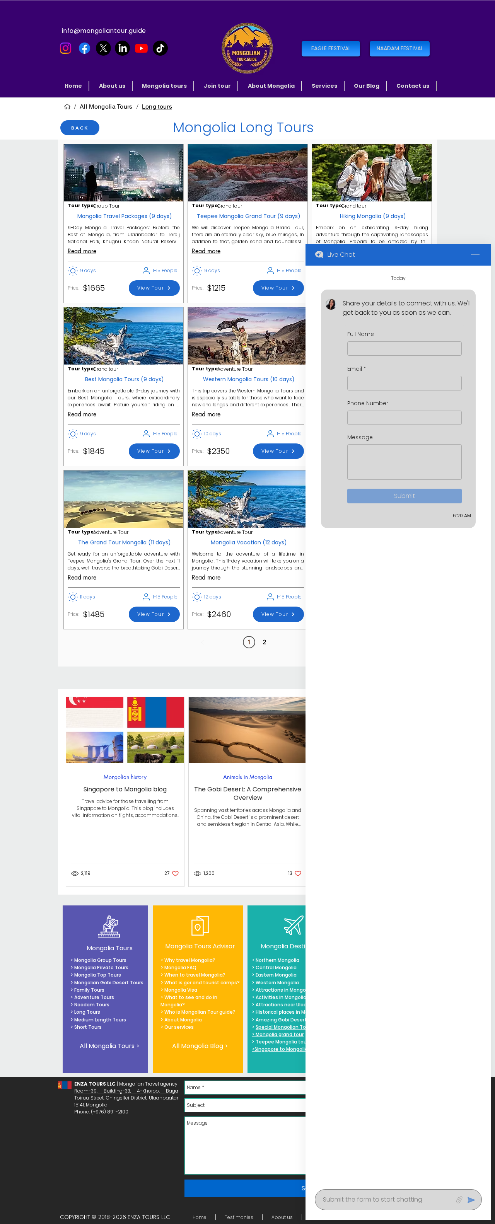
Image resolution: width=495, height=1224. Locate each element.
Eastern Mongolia (276, 975)
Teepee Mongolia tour (282, 1041)
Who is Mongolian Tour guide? (199, 1012)
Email (356, 369)
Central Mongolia (276, 967)
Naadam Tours (91, 1004)
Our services (179, 1027)
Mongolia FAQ (180, 967)
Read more (82, 251)
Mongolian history (125, 777)
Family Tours (89, 990)
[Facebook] (84, 48)
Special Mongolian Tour (283, 1027)
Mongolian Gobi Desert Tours (108, 982)
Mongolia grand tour (280, 1034)
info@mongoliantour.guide (104, 30)
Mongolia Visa (180, 990)
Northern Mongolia (277, 960)
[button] (165, 86)
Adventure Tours (94, 997)
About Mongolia (183, 1019)
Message (360, 437)
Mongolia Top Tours (97, 975)
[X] (103, 48)
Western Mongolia (277, 982)
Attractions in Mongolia (283, 990)
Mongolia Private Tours (101, 967)
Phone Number (367, 403)
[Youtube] (141, 48)
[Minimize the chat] (475, 255)
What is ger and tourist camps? (202, 982)
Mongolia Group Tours (100, 960)
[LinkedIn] (122, 48)
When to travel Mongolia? (194, 975)
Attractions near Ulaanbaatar (291, 1004)
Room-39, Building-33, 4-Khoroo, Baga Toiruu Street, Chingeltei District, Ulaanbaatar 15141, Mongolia (126, 1098)
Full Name (360, 334)
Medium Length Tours (99, 1019)
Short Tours (88, 1027)
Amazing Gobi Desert (281, 1019)
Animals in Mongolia (247, 777)
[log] (398, 725)
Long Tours (87, 1012)
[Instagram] (65, 48)
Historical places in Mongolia (289, 1012)
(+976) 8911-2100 (109, 1111)
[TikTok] (160, 48)
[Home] (67, 107)
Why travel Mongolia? (189, 960)
